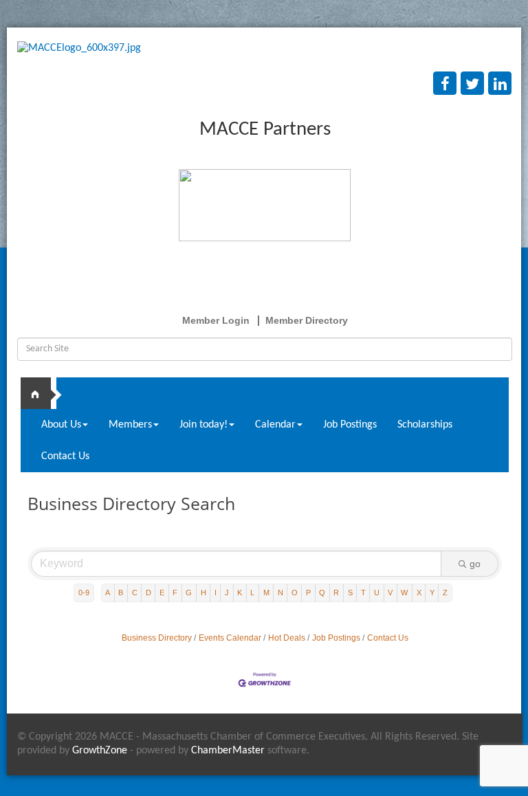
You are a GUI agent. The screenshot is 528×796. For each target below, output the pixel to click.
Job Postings (350, 424)
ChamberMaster (228, 750)
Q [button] (322, 592)
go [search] (475, 563)
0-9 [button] (83, 592)
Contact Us (65, 456)
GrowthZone (99, 750)
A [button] (107, 592)
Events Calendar (230, 638)
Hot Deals (286, 638)
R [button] (336, 592)
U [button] (377, 592)
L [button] (252, 592)
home (41, 393)
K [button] (239, 592)
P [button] (308, 592)
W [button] (404, 592)
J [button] (227, 592)
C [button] (135, 592)
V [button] (390, 592)
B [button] (120, 592)
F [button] (175, 592)
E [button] (162, 592)
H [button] (203, 592)
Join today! (203, 424)
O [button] (295, 592)
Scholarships (424, 424)
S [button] (350, 592)
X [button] (419, 592)
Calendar (275, 424)
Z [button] (445, 592)
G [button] (189, 592)
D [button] (148, 592)
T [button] (363, 592)
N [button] (280, 592)
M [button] (266, 592)
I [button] (215, 592)
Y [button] (432, 592)
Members (130, 424)
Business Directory (157, 638)
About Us (61, 424)
